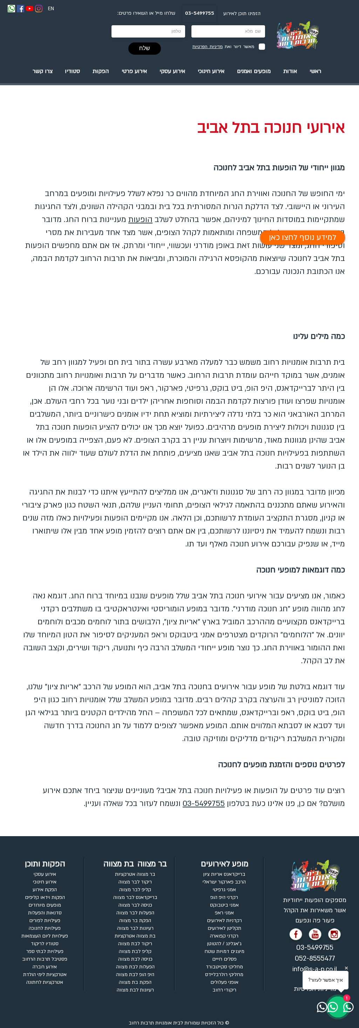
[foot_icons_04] (296, 935)
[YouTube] (29, 8)
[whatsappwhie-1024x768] (11, 8)
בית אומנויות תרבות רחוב (155, 1023)
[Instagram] (38, 8)
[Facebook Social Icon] (20, 8)
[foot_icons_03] (315, 935)
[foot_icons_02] (334, 935)
